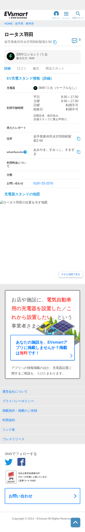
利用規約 (8, 420)
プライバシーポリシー (18, 401)
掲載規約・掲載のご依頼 (19, 410)
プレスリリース (13, 439)
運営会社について (15, 391)
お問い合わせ (20, 496)
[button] (56, 15)
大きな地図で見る (70, 274)
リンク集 (8, 429)
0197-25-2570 (43, 183)
